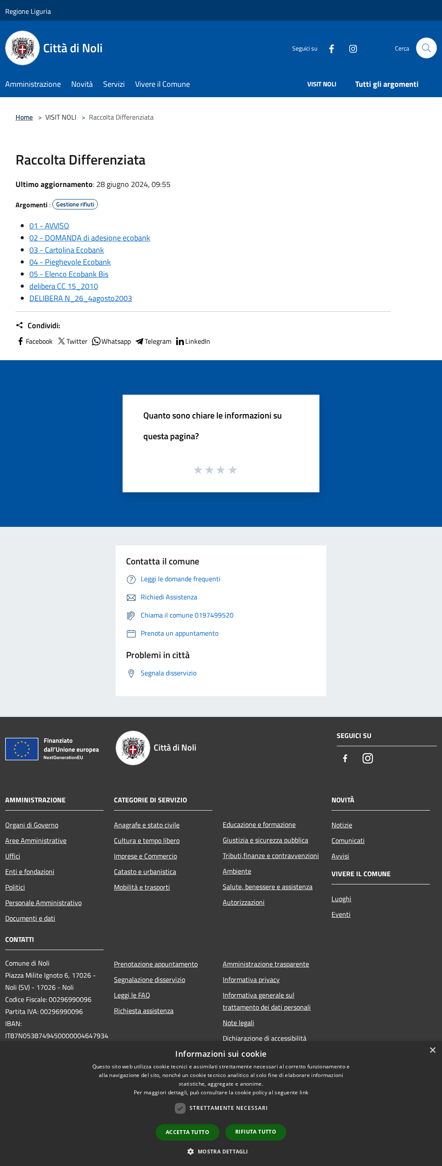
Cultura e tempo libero (147, 840)
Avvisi (340, 856)
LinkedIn (197, 341)
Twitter (77, 341)
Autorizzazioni (244, 902)
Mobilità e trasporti (142, 887)
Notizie (342, 825)
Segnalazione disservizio (149, 979)
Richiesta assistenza (144, 1010)
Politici (15, 887)
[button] (221, 1151)
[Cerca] (426, 48)
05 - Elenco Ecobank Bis (68, 274)
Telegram (158, 341)
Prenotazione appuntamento (156, 964)
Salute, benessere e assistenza (268, 886)
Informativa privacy (251, 979)
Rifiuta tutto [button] (255, 1131)
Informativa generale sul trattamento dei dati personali (267, 1001)
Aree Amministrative (35, 840)
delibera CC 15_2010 (63, 286)
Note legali (238, 1022)
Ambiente (237, 871)
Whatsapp (116, 341)
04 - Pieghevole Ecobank (70, 262)
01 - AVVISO (49, 225)
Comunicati (348, 840)
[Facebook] (328, 48)
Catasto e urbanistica (145, 871)
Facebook (39, 341)
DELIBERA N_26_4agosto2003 (80, 298)
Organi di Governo (31, 825)
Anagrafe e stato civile (147, 825)
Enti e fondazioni (29, 871)
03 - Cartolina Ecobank (66, 250)
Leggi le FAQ (132, 995)
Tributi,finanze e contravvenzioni (271, 855)
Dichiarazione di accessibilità (264, 1038)
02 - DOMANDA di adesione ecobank (89, 238)
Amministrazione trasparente (266, 964)
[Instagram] (349, 48)
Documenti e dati (30, 918)
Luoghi (341, 899)
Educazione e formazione (259, 824)
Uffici (12, 856)
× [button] (432, 1050)
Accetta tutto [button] (187, 1132)
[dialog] (221, 1103)
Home (24, 117)
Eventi (341, 914)
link (304, 1092)
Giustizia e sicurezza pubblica (265, 840)
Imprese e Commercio (145, 856)
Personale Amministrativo (43, 902)
